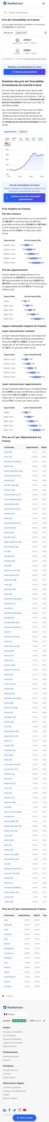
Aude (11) (8, 741)
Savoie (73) (8, 712)
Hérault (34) (9, 532)
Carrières (7, 1074)
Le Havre (7, 986)
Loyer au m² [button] (21, 33)
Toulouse (8, 934)
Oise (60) (7, 565)
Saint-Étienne (9, 977)
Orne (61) (8, 793)
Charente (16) (9, 750)
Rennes (7, 967)
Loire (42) (8, 584)
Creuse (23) (9, 897)
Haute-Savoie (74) (11, 575)
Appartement (32, 447)
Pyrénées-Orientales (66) (14, 698)
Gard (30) (8, 594)
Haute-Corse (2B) (11, 854)
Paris (6, 920)
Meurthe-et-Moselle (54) (14, 599)
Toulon (7, 981)
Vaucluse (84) (9, 665)
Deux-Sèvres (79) (11, 736)
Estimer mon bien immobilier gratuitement (25, 198)
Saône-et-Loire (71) (12, 670)
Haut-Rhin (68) (10, 580)
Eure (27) (8, 641)
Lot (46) (7, 864)
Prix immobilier (9, 1035)
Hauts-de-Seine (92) (12, 475)
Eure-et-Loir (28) (11, 707)
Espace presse (9, 1077)
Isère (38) (8, 518)
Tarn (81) (7, 726)
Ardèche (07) (9, 774)
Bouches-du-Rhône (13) (14, 461)
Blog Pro (6, 1060)
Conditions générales (12, 1087)
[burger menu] (43, 3)
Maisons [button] (23, 131)
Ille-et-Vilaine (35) (11, 546)
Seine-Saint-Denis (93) (13, 471)
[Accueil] (3, 996)
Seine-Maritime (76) (12, 523)
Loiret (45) (8, 608)
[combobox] (24, 12)
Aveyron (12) (9, 797)
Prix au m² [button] (8, 33)
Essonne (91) (9, 513)
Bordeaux (8, 958)
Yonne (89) (8, 755)
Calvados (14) (9, 603)
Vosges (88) (9, 745)
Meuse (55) (8, 849)
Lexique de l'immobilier (13, 1043)
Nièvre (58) (8, 840)
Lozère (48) (8, 902)
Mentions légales (10, 1098)
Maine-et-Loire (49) (12, 570)
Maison (44, 447)
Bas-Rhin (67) (9, 537)
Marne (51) (8, 655)
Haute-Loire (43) (10, 831)
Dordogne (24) (10, 717)
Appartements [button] (10, 131)
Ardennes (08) (10, 802)
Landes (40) (9, 722)
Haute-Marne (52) (11, 859)
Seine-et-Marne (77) (12, 494)
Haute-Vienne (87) (11, 731)
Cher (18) (8, 788)
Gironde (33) (9, 480)
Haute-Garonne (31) (12, 509)
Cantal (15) (8, 883)
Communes (9, 447)
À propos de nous (10, 1070)
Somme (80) (9, 651)
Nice (6, 939)
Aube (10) (8, 778)
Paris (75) (8, 457)
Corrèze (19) (9, 816)
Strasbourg (9, 953)
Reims (6, 972)
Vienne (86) (8, 703)
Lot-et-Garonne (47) (12, 764)
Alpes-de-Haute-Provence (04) (16, 868)
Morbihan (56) (10, 589)
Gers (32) (8, 845)
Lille (6, 962)
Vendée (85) (9, 617)
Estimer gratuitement (26, 72)
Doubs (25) (8, 674)
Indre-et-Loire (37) (11, 636)
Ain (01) (7, 632)
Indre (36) (8, 835)
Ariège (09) (8, 878)
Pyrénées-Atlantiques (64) (15, 613)
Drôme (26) (8, 689)
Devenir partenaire (11, 1056)
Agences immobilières (12, 1039)
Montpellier (9, 948)
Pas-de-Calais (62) (11, 485)
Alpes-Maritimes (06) (12, 542)
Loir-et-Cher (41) (11, 769)
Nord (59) (8, 452)
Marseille (8, 925)
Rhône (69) (8, 466)
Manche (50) (9, 693)
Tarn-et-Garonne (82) (13, 812)
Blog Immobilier (10, 1046)
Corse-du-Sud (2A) (11, 873)
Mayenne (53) (9, 783)
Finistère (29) (9, 561)
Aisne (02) (8, 679)
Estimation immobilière (13, 1032)
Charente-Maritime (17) (14, 627)
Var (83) (7, 551)
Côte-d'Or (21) (10, 684)
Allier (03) (8, 760)
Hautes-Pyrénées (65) (13, 826)
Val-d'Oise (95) (10, 528)
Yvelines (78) (9, 490)
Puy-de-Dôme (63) (11, 622)
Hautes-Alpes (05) (11, 892)
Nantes (7, 943)
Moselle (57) (9, 556)
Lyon (6, 929)
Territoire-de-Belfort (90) (14, 887)
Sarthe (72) (8, 660)
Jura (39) (7, 807)
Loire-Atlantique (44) (12, 499)
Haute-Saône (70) (11, 821)
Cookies (6, 1094)
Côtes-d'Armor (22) (12, 646)
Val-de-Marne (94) (11, 504)
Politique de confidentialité (14, 1091)
